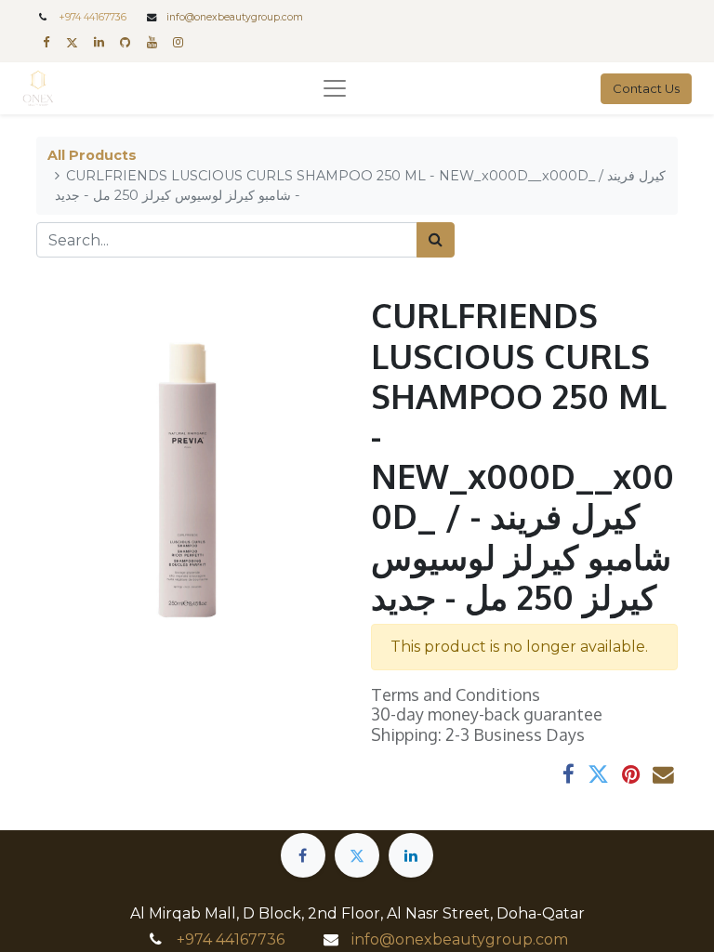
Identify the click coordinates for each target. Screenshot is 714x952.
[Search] (435, 240)
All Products (92, 155)
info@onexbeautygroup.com (234, 17)
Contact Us (646, 88)
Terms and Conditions (455, 694)
